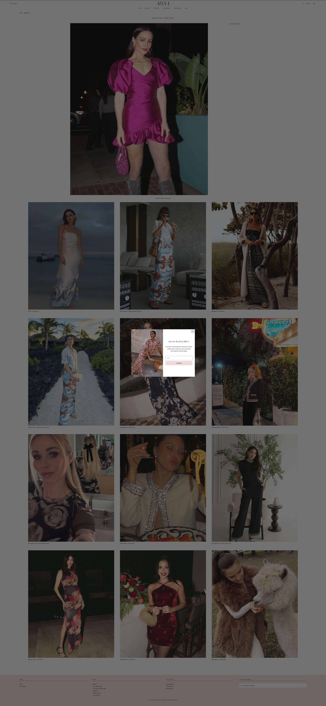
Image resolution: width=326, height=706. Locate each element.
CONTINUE (179, 363)
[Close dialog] (192, 331)
